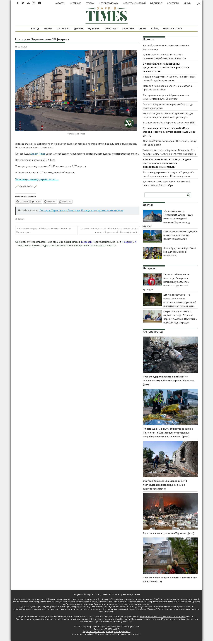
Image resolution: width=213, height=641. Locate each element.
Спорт (142, 28)
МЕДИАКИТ (156, 3)
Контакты (173, 3)
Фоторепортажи (108, 3)
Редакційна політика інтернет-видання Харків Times (107, 631)
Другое (21, 219)
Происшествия (172, 28)
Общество (63, 28)
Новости (60, 3)
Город (35, 28)
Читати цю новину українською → (37, 179)
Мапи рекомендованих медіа (128, 634)
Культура (128, 28)
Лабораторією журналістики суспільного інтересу (163, 616)
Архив (187, 3)
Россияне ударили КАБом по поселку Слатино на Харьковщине (43, 230)
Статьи (90, 3)
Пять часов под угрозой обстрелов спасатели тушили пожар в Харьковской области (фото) (109, 230)
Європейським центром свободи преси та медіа (38, 619)
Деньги (78, 28)
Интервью (75, 3)
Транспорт (111, 28)
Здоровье (93, 28)
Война (155, 28)
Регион (48, 28)
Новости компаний (134, 3)
